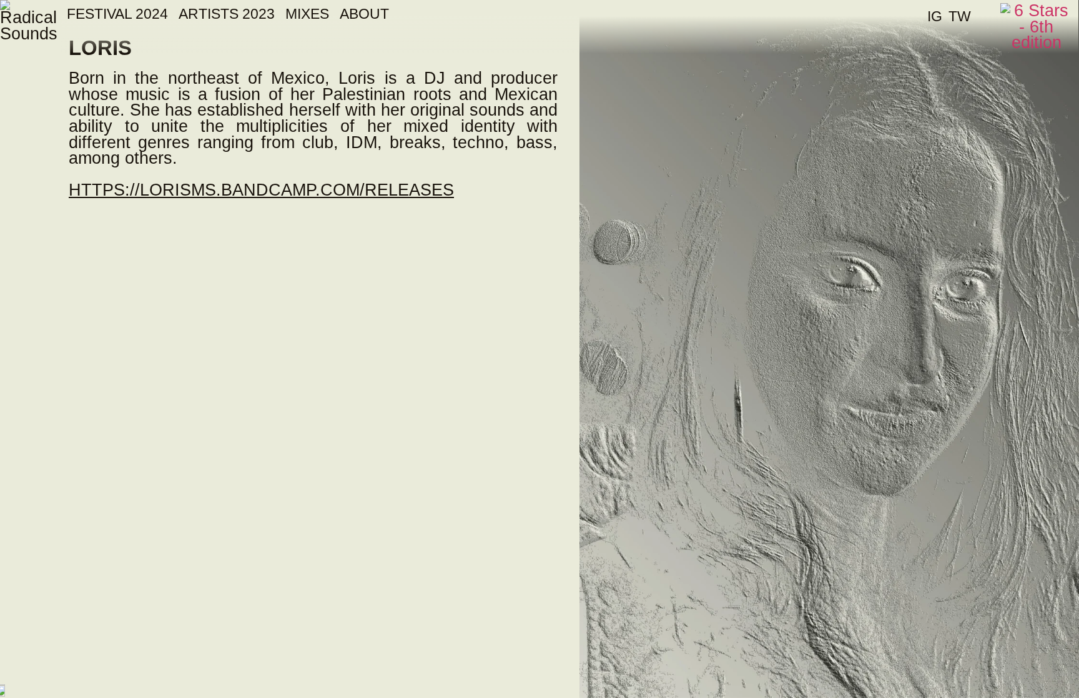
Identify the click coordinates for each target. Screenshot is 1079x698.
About (364, 14)
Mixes (307, 14)
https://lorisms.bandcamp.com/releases (261, 190)
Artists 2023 (227, 14)
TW (959, 16)
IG (934, 16)
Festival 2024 (117, 14)
